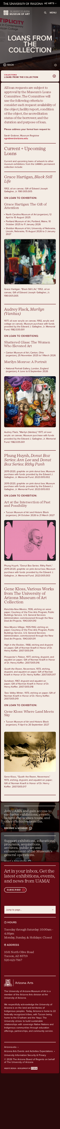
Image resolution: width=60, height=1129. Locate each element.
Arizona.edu (10, 1047)
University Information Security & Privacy (25, 1055)
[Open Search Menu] (45, 13)
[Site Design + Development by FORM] (30, 1068)
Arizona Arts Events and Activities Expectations (28, 1051)
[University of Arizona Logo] (16, 12)
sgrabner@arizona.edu (16, 138)
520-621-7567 (13, 960)
